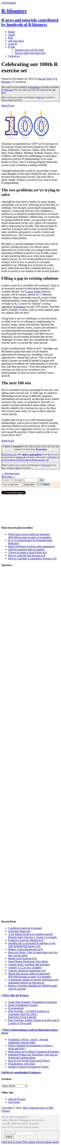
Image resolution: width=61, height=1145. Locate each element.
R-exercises (35, 87)
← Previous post (10, 473)
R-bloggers (8, 90)
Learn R (12, 43)
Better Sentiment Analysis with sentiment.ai (31, 546)
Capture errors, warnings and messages (29, 964)
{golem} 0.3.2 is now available (25, 967)
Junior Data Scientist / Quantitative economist (32, 1002)
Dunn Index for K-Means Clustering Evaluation (33, 1051)
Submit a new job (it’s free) (29, 50)
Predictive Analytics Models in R (25, 940)
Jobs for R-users (19, 995)
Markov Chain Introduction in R (25, 949)
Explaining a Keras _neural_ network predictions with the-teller (28, 1041)
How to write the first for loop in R (26, 555)
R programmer (16, 1008)
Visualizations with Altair (21, 1063)
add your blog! (16, 40)
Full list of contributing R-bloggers (21, 1072)
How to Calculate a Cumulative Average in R (32, 558)
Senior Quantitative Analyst (23, 1005)
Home (11, 31)
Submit (8, 1137)
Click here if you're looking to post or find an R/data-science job (30, 458)
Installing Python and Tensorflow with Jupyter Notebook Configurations (33, 1056)
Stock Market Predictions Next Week (28, 961)
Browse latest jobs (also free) (30, 53)
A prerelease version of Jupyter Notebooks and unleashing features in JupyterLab (33, 981)
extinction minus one (19, 931)
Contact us (13, 56)
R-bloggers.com (9, 454)
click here (40, 97)
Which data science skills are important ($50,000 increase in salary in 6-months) (29, 536)
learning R (20, 457)
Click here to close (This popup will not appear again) (30, 1142)
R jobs (11, 46)
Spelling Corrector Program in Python (28, 1066)
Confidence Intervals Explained (25, 928)
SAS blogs (14, 1102)
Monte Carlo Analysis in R (22, 958)
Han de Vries (45, 78)
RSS (10, 37)
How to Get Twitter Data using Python (29, 1060)
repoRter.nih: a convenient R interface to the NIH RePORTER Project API (31, 945)
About (11, 34)
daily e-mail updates (32, 454)
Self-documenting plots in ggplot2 (26, 549)
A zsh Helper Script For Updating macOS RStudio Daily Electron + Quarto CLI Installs (32, 936)
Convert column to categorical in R (27, 970)
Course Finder (33, 291)
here (3, 92)
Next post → (8, 476)
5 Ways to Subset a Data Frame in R (27, 552)
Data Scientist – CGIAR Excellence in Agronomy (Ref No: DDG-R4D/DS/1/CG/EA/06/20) (28, 1014)
